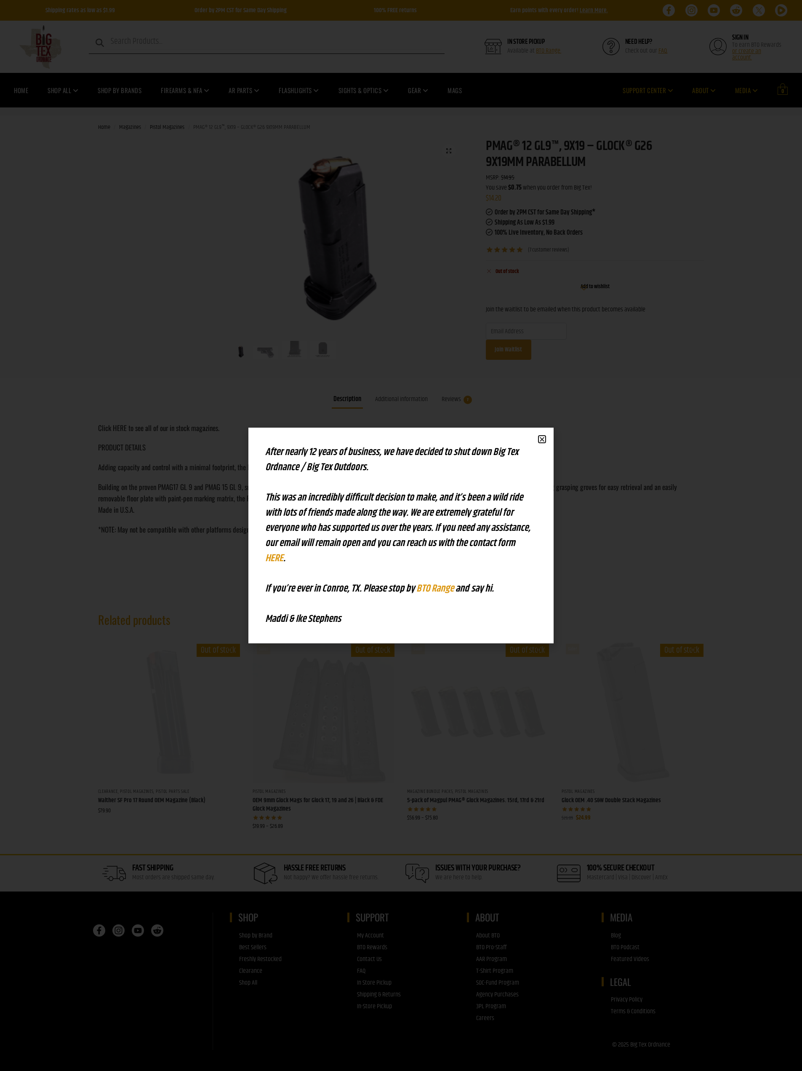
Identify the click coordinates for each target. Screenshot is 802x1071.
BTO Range (436, 588)
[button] (542, 439)
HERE (274, 558)
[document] (401, 535)
